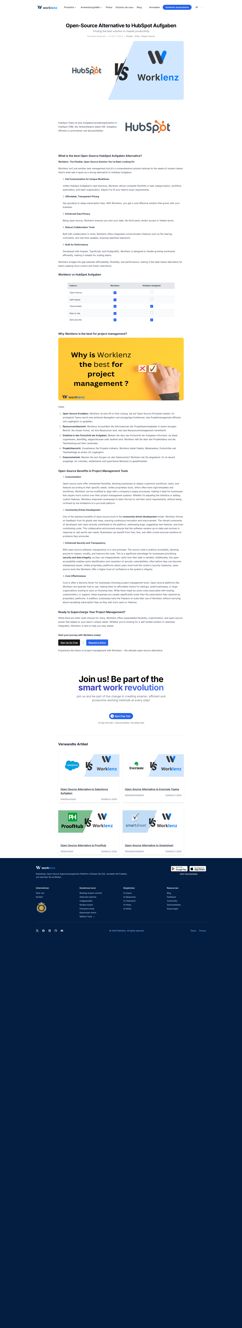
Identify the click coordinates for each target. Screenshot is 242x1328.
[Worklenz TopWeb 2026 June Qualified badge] (41, 907)
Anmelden (154, 7)
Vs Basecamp (129, 897)
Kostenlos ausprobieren (177, 7)
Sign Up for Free (69, 642)
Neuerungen (172, 908)
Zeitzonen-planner (88, 897)
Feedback (171, 897)
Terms (193, 930)
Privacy (202, 930)
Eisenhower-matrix (88, 912)
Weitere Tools (87, 916)
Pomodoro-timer (87, 908)
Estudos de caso (124, 7)
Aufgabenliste (86, 901)
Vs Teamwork (129, 901)
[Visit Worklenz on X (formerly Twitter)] (37, 930)
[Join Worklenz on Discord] (62, 930)
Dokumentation (174, 905)
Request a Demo (97, 642)
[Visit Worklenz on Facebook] (43, 930)
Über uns (40, 893)
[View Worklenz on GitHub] (55, 930)
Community (172, 901)
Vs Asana (127, 893)
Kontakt (39, 897)
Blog (139, 7)
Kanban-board (86, 905)
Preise (109, 7)
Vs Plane (127, 905)
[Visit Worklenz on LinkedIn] (49, 930)
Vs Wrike (127, 908)
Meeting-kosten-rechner (91, 893)
